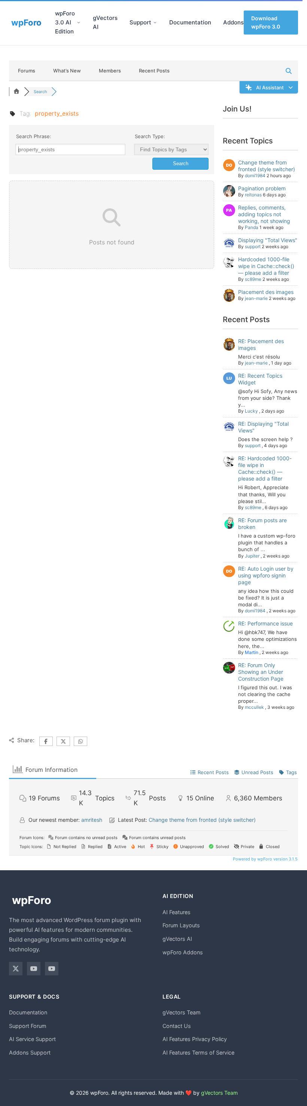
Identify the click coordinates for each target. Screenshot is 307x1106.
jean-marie (256, 298)
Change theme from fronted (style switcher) (266, 165)
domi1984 (255, 175)
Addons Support (30, 1052)
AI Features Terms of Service (198, 1052)
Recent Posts (154, 71)
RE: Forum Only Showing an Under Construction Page (260, 672)
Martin (251, 652)
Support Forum (27, 1026)
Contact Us (176, 1026)
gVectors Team (181, 1012)
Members (110, 71)
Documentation (190, 22)
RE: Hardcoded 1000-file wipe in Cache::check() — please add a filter (265, 468)
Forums (26, 71)
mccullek (254, 707)
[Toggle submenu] (78, 22)
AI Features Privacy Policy (194, 1039)
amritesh (91, 820)
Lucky (251, 411)
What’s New (67, 71)
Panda (251, 227)
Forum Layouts (181, 925)
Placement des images (266, 292)
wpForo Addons (182, 952)
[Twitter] (15, 968)
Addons (233, 22)
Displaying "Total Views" (267, 240)
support (253, 246)
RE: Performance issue (265, 623)
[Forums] (16, 91)
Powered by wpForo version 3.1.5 (265, 859)
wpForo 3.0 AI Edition (65, 22)
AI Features (176, 912)
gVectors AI (105, 22)
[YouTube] (33, 968)
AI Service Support (32, 1039)
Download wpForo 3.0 (265, 22)
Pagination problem (262, 188)
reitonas (253, 194)
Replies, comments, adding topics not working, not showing (264, 214)
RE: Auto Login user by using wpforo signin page (266, 575)
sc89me (253, 279)
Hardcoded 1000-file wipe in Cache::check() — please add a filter (266, 266)
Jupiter (252, 556)
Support (140, 22)
